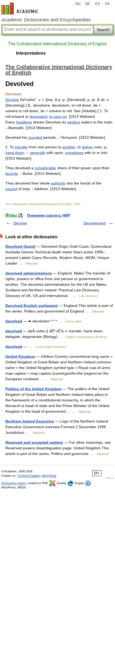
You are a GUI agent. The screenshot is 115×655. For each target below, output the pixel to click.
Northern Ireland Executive (29, 421)
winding (73, 122)
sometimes (74, 152)
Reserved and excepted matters (34, 442)
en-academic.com (20, 8)
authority (58, 183)
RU (77, 4)
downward (38, 116)
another (68, 147)
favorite (11, 173)
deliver (87, 147)
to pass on (58, 116)
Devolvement (94, 223)
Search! (103, 30)
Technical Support (28, 475)
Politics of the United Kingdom (33, 389)
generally (37, 152)
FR (107, 4)
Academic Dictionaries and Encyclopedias (46, 19)
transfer (21, 147)
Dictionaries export (13, 483)
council (11, 189)
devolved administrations (28, 273)
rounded (35, 137)
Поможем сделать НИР (48, 215)
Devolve (12, 99)
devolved (13, 321)
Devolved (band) (20, 246)
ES (97, 4)
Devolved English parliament (31, 305)
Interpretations (31, 53)
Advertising (49, 475)
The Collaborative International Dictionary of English (57, 44)
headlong (24, 122)
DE (87, 4)
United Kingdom (20, 356)
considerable (45, 168)
